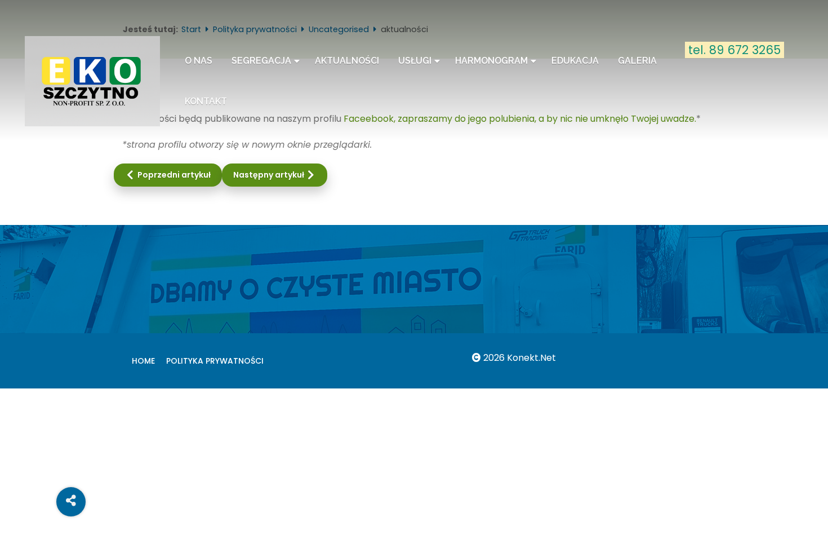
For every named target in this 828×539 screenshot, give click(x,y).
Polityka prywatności (215, 360)
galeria (637, 60)
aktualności (347, 60)
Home (143, 360)
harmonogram (491, 60)
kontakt (206, 101)
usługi (414, 60)
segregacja (261, 60)
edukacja (575, 60)
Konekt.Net (531, 357)
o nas (198, 60)
